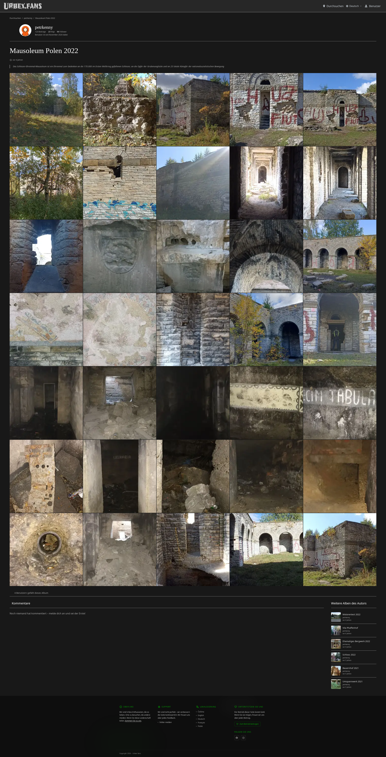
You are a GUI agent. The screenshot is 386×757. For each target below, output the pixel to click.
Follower (62, 32)
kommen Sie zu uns (133, 720)
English (201, 715)
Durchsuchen (335, 6)
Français (201, 722)
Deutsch (354, 6)
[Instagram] (243, 737)
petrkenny (28, 18)
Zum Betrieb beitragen (249, 724)
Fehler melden (166, 722)
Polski (200, 726)
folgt (51, 32)
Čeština (201, 712)
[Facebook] (236, 737)
